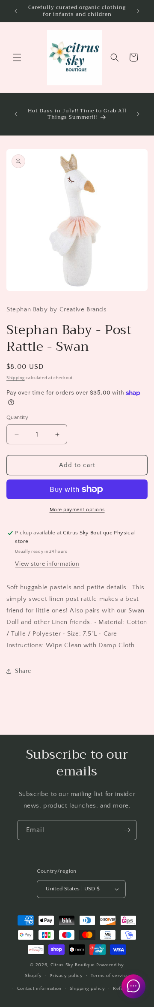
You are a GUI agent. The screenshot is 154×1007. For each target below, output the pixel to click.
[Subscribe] (127, 830)
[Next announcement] (138, 11)
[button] (17, 57)
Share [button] (23, 671)
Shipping (15, 378)
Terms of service (110, 975)
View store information (47, 564)
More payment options (77, 510)
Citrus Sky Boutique (72, 965)
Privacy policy (66, 975)
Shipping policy (87, 988)
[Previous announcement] (15, 11)
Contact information (39, 988)
